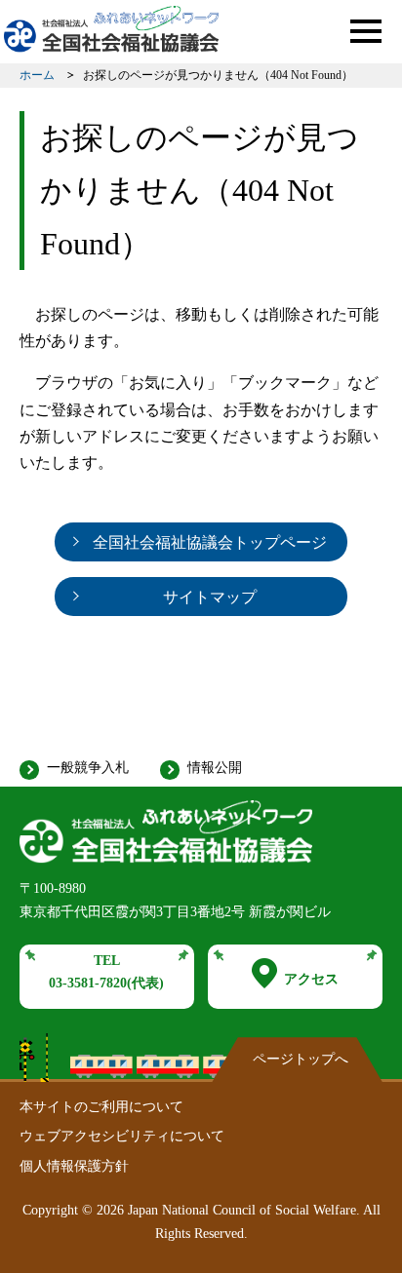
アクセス (311, 979)
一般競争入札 (88, 767)
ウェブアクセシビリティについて (122, 1136)
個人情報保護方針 (74, 1166)
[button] (366, 31)
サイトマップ (210, 597)
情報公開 (214, 767)
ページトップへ (300, 1059)
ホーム (37, 75)
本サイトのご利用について (101, 1106)
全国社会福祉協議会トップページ (210, 542)
